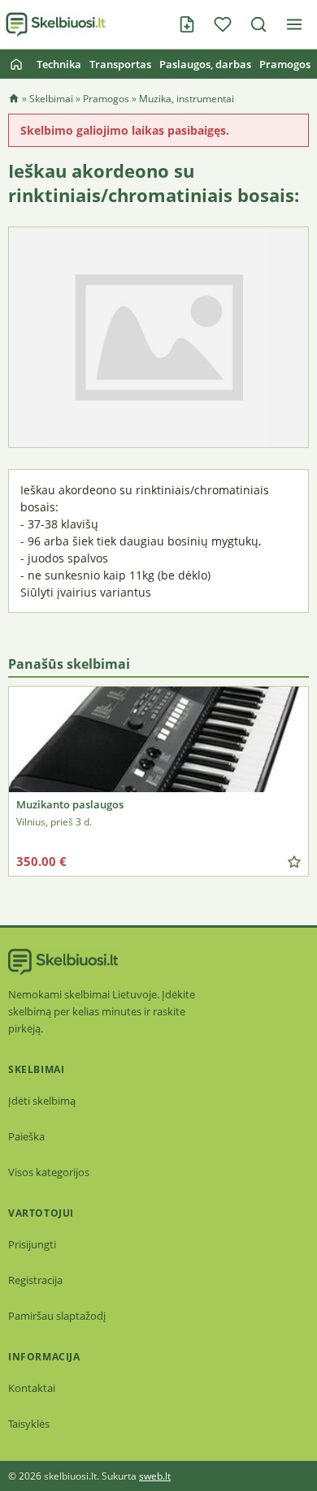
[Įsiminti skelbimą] (294, 862)
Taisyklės (29, 1423)
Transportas (120, 64)
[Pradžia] (16, 64)
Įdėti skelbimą (42, 1100)
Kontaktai (31, 1388)
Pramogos (284, 64)
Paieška (26, 1136)
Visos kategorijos (48, 1172)
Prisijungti (32, 1244)
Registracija (35, 1280)
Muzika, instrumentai (186, 99)
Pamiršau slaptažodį (57, 1315)
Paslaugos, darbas (205, 64)
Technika (59, 64)
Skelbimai (51, 99)
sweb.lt (155, 1476)
